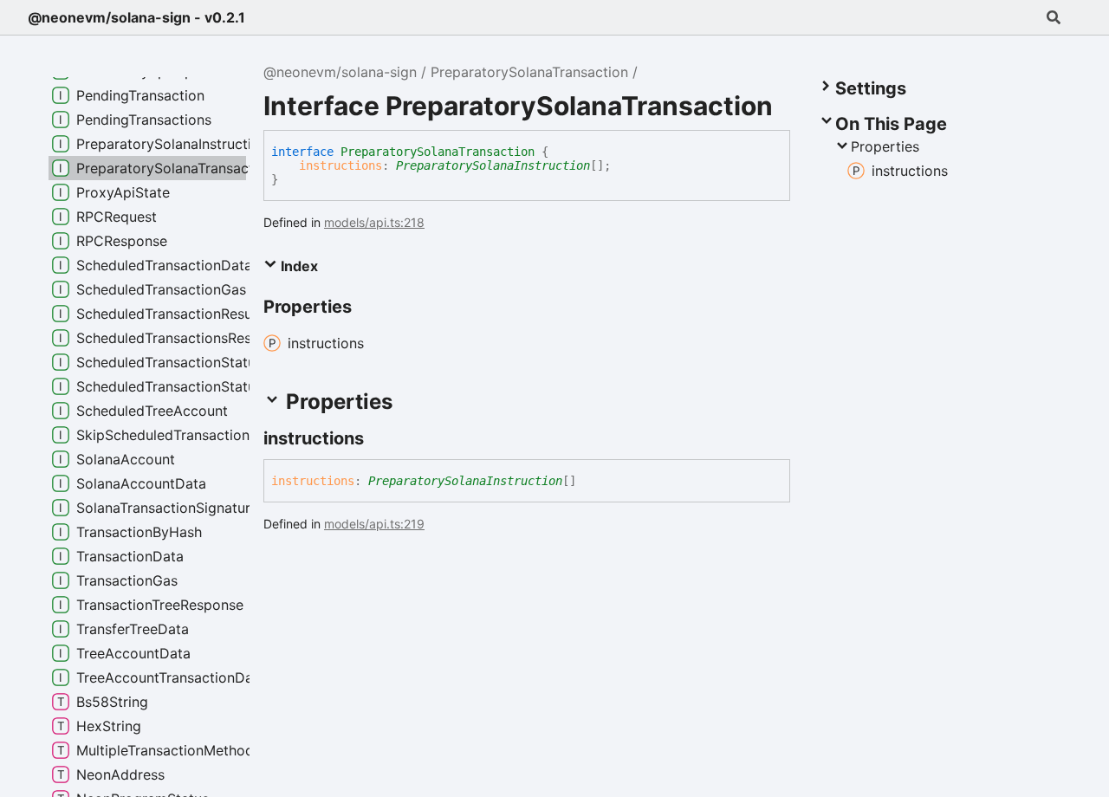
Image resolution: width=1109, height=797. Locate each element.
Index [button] (297, 266)
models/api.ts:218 (374, 222)
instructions (340, 165)
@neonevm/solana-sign (340, 72)
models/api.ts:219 (374, 523)
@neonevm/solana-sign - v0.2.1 (136, 17)
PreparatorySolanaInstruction (493, 165)
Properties (885, 146)
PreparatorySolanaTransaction (529, 72)
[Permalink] (379, 438)
